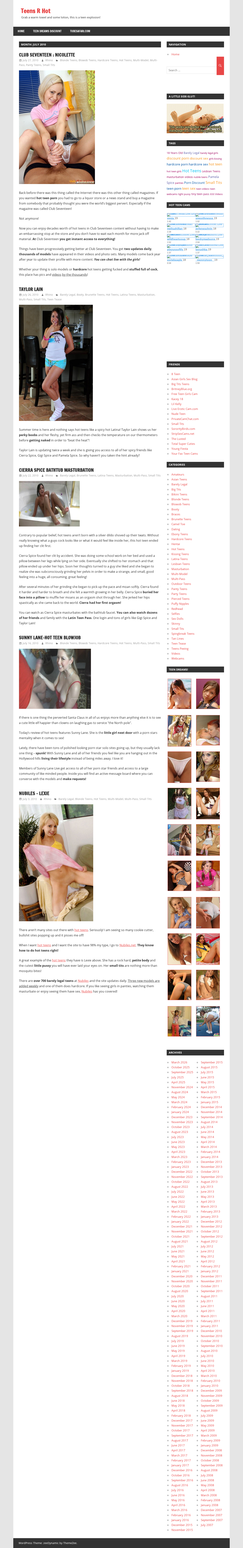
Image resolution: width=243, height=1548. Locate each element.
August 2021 (179, 1241)
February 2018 (181, 1415)
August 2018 (179, 1396)
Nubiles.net (127, 945)
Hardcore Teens (108, 60)
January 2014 (209, 1157)
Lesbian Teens (211, 171)
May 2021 (178, 1256)
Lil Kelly (176, 404)
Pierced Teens (180, 599)
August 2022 (179, 1186)
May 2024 (178, 1097)
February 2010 (210, 1381)
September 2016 (182, 1480)
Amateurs (177, 474)
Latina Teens (128, 294)
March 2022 (179, 1211)
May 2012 (207, 1256)
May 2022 (178, 1201)
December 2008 (211, 1450)
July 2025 (177, 1077)
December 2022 (182, 1172)
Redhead (177, 609)
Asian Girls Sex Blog (184, 379)
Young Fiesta (179, 448)
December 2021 (182, 1226)
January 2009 (209, 1445)
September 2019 (182, 1331)
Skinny (175, 623)
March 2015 (209, 1092)
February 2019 (181, 1366)
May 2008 (207, 1485)
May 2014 (207, 1137)
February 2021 (181, 1266)
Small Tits (49, 65)
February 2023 (181, 1162)
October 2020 (180, 1286)
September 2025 (182, 1072)
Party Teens (179, 594)
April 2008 (208, 1490)
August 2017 (179, 1440)
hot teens (81, 930)
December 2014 (211, 1107)
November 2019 (182, 1326)
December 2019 (182, 1321)
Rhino (49, 60)
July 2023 (177, 1137)
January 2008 (209, 1505)
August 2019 (179, 1336)
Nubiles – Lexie (34, 793)
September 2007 (212, 1520)
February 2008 (210, 1500)
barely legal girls (209, 153)
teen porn (174, 188)
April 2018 (178, 1410)
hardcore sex (198, 164)
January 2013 (209, 1216)
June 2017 (178, 1445)
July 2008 (207, 1475)
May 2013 (207, 1197)
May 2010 (207, 1366)
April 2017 (178, 1450)
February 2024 (181, 1107)
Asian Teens (179, 479)
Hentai (175, 544)
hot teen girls (174, 171)
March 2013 (209, 1206)
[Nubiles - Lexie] (56, 920)
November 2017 (182, 1425)
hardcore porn (177, 164)
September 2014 (212, 1117)
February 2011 (210, 1321)
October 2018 (180, 1385)
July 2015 (207, 1072)
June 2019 (178, 1346)
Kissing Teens (180, 554)
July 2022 (177, 1191)
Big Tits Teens (180, 384)
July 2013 (207, 1186)
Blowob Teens (87, 60)
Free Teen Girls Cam (184, 394)
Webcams (177, 658)
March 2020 (179, 1316)
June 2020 (178, 1301)
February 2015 (210, 1097)
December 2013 (211, 1162)
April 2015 (208, 1087)
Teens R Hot (35, 10)
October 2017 (180, 1430)
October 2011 (210, 1286)
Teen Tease (54, 299)
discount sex (199, 158)
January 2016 (180, 1520)
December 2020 (182, 1276)
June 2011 (207, 1306)
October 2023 (180, 1127)
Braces (175, 514)
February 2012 (210, 1266)
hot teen (215, 164)
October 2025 (180, 1067)
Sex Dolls (177, 618)
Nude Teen (178, 414)
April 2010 (208, 1371)
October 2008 (210, 1460)
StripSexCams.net (182, 434)
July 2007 (207, 1525)
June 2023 (178, 1142)
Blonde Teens (68, 60)
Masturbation (146, 294)
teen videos (202, 188)
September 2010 (212, 1346)
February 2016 (181, 1515)
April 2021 (178, 1261)
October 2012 (210, 1231)
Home (21, 31)
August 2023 (179, 1132)
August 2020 (179, 1291)
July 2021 (177, 1246)
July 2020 (177, 1296)
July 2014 (207, 1127)
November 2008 (211, 1455)
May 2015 (207, 1082)
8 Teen (175, 374)
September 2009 (212, 1405)
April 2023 (178, 1152)
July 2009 (207, 1415)
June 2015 (207, 1077)
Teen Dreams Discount (47, 31)
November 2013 (211, 1167)
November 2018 (182, 1381)
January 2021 (180, 1271)
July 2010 (207, 1356)
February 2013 (210, 1211)
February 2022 (181, 1216)
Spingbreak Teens (182, 633)
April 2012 (208, 1261)
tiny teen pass (200, 194)
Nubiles (83, 981)
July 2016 (177, 1490)
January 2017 (180, 1465)
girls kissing (215, 158)
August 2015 (209, 1067)
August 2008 (209, 1470)
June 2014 (207, 1132)
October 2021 (180, 1236)
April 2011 (208, 1311)
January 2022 (180, 1221)
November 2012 (211, 1226)
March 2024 (179, 1102)
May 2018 (178, 1405)
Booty (80, 294)
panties (179, 183)
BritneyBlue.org (181, 389)
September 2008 (212, 1465)
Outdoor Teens (181, 584)
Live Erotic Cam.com (184, 409)
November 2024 (182, 1087)
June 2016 (178, 1495)
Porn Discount (194, 183)
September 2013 (212, 1177)
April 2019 (178, 1356)
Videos (175, 653)
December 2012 (211, 1221)
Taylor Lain (31, 289)
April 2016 (178, 1505)
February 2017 (181, 1460)
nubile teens (200, 177)
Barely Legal (67, 294)
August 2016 (179, 1485)
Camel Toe (178, 524)
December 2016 (182, 1470)
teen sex (188, 188)
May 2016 (178, 1500)
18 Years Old (175, 153)
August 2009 (209, 1410)
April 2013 (208, 1201)
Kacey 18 (177, 399)
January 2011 (209, 1326)
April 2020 (178, 1311)
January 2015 (209, 1102)
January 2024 (180, 1112)
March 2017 (179, 1455)
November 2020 (182, 1281)
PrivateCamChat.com (185, 419)
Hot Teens (125, 60)
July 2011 (207, 1301)
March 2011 (209, 1316)
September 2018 (182, 1390)
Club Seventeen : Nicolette (47, 55)
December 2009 (211, 1390)
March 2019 (179, 1361)
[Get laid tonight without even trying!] (195, 132)
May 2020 (178, 1306)
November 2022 (182, 1177)
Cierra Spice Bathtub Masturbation (56, 470)
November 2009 (211, 1396)
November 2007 (211, 1515)
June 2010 (207, 1361)
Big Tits (176, 489)
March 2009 (209, 1435)
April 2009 (208, 1430)
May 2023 (178, 1147)
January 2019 (180, 1371)
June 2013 (207, 1191)
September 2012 (212, 1236)
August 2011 (209, 1296)
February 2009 (210, 1440)
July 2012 (207, 1246)
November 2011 (211, 1281)
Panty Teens (33, 65)
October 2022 (180, 1182)
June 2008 (207, 1480)
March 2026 (179, 1062)
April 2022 (178, 1206)
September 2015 (212, 1062)
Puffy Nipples (180, 604)
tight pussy (184, 194)
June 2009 (207, 1420)
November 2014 (211, 1112)
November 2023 (182, 1122)
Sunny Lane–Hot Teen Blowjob (50, 637)
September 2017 (182, 1435)
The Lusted (178, 439)
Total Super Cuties (183, 444)
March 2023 (179, 1157)
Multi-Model (141, 60)
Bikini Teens (179, 494)
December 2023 (182, 1117)
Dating (175, 529)
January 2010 (209, 1385)
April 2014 (208, 1142)
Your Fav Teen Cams (184, 453)
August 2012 (209, 1241)
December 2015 (182, 1525)
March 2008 (209, 1495)
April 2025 (178, 1082)
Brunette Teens (95, 294)
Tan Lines (177, 638)
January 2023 (180, 1167)
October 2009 (210, 1400)
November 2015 (182, 1530)
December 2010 (211, 1331)
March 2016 (179, 1510)
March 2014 (209, 1147)
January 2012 (209, 1271)
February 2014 (210, 1152)
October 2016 (180, 1475)
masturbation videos (180, 177)
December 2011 (211, 1276)
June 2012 (207, 1251)
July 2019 (177, 1341)
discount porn (178, 158)
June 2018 (178, 1400)
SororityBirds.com (183, 429)
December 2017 (182, 1420)
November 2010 (211, 1336)
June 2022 (178, 1197)
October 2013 (210, 1172)
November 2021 (182, 1231)
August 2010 (209, 1351)
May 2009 (207, 1425)
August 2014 (209, 1122)
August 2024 (179, 1092)
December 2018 (182, 1376)
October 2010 (210, 1341)
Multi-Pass (25, 299)
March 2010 (209, 1376)
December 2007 (211, 1510)
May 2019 (178, 1351)
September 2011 (212, 1291)
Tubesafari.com (80, 31)
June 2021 (178, 1251)
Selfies (175, 614)
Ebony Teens (179, 534)
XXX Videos (216, 194)
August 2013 (209, 1182)
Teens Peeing (180, 648)
